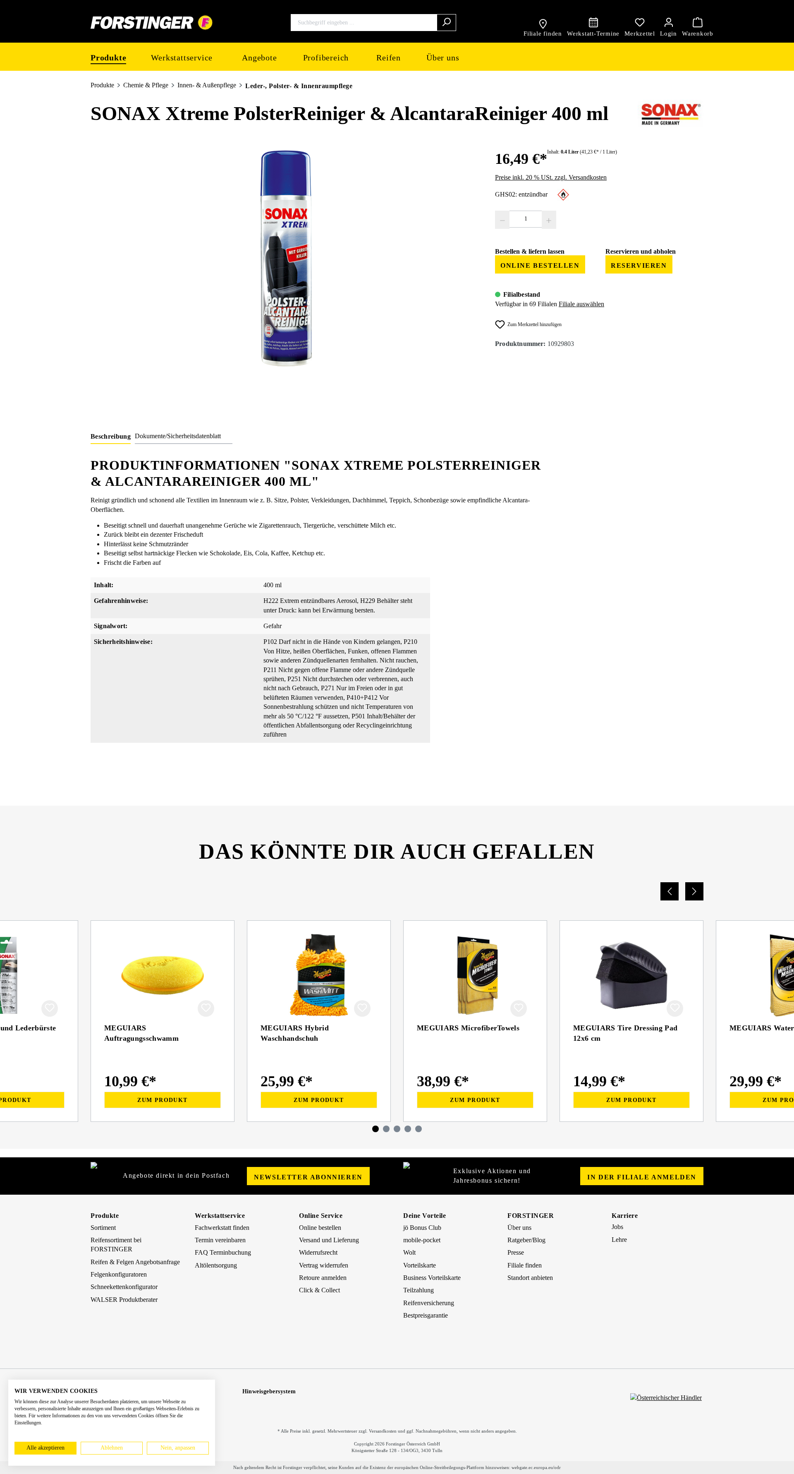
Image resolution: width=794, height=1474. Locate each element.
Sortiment (103, 1227)
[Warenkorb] (697, 22)
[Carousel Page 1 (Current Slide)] (375, 1129)
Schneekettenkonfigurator (124, 1286)
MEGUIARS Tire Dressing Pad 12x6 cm (625, 1033)
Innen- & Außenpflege (206, 85)
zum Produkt (162, 1100)
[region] (284, 263)
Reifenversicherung (428, 1302)
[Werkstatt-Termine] (593, 22)
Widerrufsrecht (318, 1252)
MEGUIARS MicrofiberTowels (468, 1028)
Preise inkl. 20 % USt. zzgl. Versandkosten (551, 177)
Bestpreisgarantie (425, 1315)
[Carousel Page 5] (418, 1129)
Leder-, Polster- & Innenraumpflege (298, 85)
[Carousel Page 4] (407, 1129)
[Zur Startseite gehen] (152, 22)
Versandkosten (383, 1430)
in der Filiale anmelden (641, 1177)
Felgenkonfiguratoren (119, 1274)
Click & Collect (319, 1290)
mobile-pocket (421, 1240)
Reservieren (639, 265)
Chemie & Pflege (145, 85)
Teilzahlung (418, 1290)
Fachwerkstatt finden (222, 1227)
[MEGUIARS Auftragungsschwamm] (162, 975)
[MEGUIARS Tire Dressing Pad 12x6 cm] (631, 975)
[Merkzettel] (640, 22)
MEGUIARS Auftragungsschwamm (141, 1033)
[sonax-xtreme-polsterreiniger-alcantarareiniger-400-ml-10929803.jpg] (284, 263)
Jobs (617, 1226)
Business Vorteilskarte (432, 1277)
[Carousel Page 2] (386, 1129)
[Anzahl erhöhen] (549, 220)
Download (619, 779)
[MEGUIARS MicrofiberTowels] (475, 975)
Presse (515, 1252)
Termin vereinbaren (220, 1240)
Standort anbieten (530, 1277)
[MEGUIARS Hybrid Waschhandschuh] (319, 975)
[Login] (668, 22)
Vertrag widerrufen (323, 1265)
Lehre (619, 1239)
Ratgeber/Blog (526, 1240)
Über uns (519, 1227)
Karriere (625, 1215)
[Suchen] (446, 22)
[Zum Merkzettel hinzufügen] (49, 1008)
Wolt (409, 1252)
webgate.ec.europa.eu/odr (536, 1467)
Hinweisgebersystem (269, 1391)
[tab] (111, 438)
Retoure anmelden (323, 1277)
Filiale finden (524, 1265)
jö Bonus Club (422, 1227)
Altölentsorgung (216, 1265)
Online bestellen (320, 1227)
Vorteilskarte (419, 1265)
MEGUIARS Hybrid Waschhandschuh (295, 1033)
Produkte (102, 85)
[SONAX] (670, 114)
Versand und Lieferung (329, 1240)
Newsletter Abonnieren (308, 1177)
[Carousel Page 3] (397, 1129)
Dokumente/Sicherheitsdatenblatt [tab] (178, 435)
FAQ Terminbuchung (223, 1252)
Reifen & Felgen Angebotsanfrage (135, 1261)
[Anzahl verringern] (502, 220)
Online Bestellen (540, 265)
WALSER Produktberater (124, 1299)
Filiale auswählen (581, 303)
